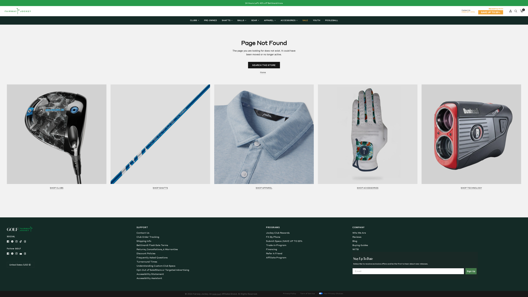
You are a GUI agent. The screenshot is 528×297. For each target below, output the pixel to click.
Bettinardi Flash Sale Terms (152, 245)
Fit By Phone (273, 237)
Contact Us (143, 232)
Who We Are (359, 232)
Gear (254, 20)
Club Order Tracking (148, 237)
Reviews (356, 237)
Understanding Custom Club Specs (156, 265)
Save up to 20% (490, 12)
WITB (355, 249)
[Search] (516, 11)
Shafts (226, 20)
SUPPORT (142, 227)
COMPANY (358, 227)
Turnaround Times (147, 261)
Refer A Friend (274, 253)
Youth (316, 20)
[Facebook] (9, 241)
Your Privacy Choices (333, 293)
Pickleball (331, 20)
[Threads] (26, 241)
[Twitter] (13, 241)
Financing (271, 249)
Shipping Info (144, 241)
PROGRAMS (273, 227)
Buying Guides (360, 245)
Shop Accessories (367, 188)
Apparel (269, 20)
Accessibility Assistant (149, 278)
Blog (354, 241)
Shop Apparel (264, 188)
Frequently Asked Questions (152, 257)
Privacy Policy (289, 293)
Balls (240, 20)
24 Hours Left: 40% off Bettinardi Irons (264, 3)
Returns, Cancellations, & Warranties (157, 249)
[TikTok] (22, 241)
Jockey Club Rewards (278, 232)
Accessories (288, 20)
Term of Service (307, 293)
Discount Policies (146, 253)
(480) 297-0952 (468, 12)
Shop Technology (471, 188)
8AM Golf (216, 294)
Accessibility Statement (150, 274)
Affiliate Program (276, 257)
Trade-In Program (276, 245)
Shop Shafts (160, 188)
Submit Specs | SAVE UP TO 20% (284, 241)
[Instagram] (17, 241)
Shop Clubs (57, 188)
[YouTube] (22, 254)
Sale (305, 20)
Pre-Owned (210, 20)
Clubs (193, 20)
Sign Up (471, 271)
